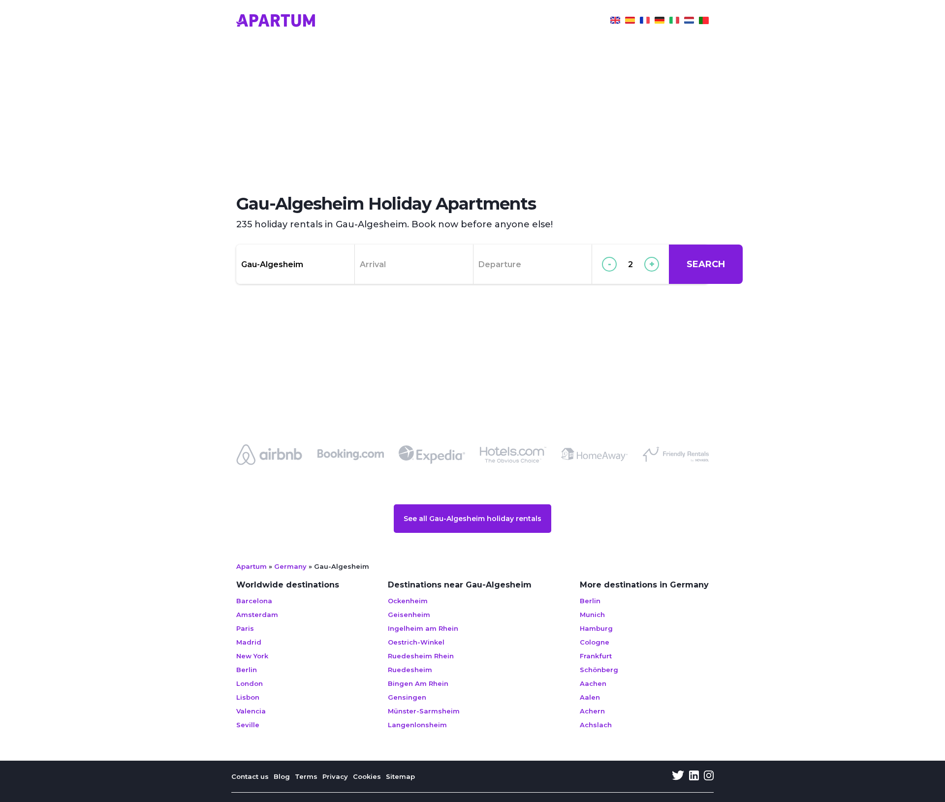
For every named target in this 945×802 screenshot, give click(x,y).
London (249, 683)
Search (706, 264)
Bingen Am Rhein (418, 683)
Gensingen (407, 697)
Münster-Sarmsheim (424, 711)
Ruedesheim (410, 670)
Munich (592, 614)
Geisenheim (409, 614)
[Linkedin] (694, 776)
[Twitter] (678, 776)
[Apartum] (275, 21)
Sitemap (400, 776)
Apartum (251, 566)
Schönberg (599, 670)
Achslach (596, 725)
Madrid (248, 642)
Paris (245, 628)
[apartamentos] (704, 21)
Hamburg (596, 628)
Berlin (246, 670)
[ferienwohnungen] (659, 21)
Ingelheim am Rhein (423, 628)
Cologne (594, 642)
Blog (282, 776)
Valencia (251, 711)
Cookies (367, 776)
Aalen (590, 697)
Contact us (250, 776)
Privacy (335, 776)
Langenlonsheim (417, 725)
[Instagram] (709, 776)
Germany (290, 566)
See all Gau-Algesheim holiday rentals (472, 518)
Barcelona (254, 601)
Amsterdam (257, 614)
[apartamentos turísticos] (630, 21)
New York (252, 656)
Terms (306, 776)
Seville (247, 725)
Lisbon (247, 697)
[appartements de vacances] (645, 21)
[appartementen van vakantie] (689, 21)
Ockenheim (408, 601)
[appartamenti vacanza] (674, 21)
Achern (592, 711)
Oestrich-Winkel (416, 642)
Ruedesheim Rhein (421, 656)
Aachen (593, 683)
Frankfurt (596, 656)
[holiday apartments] (615, 21)
